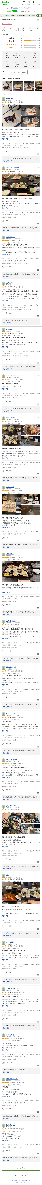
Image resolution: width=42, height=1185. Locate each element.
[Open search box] (4, 72)
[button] (7, 86)
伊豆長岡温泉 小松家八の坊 (10, 19)
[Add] (38, 20)
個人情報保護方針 (24, 1180)
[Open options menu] (39, 98)
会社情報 (14, 1180)
